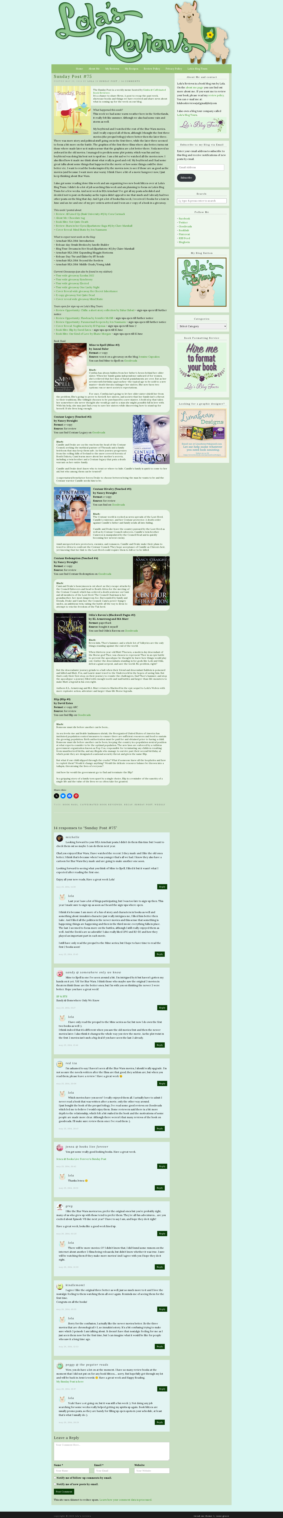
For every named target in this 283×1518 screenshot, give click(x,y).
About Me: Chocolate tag (70, 217)
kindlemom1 (75, 1285)
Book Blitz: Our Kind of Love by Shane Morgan (83, 333)
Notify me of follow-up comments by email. (84, 1477)
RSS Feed (184, 238)
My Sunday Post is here (70, 1381)
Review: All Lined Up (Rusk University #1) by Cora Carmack (90, 214)
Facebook (184, 218)
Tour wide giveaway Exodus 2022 (75, 275)
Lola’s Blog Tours (197, 68)
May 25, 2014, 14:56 (66, 887)
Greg (69, 1206)
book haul (70, 804)
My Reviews (112, 68)
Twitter (183, 222)
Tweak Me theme (203, 1516)
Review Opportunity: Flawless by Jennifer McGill (84, 318)
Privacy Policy (174, 68)
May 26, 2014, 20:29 (69, 1422)
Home (79, 68)
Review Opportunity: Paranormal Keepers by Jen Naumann (91, 322)
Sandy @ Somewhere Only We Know (93, 972)
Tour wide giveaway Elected (72, 283)
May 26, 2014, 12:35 (68, 1267)
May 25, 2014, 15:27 (65, 1008)
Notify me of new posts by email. (77, 1484)
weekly (160, 804)
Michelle (73, 837)
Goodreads (130, 360)
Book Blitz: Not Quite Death (72, 221)
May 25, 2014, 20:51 (68, 1188)
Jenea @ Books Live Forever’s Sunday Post (81, 1159)
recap (128, 804)
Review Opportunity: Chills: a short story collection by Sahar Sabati (95, 310)
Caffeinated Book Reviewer (101, 804)
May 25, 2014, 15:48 (68, 1045)
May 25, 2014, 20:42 (66, 1166)
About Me (94, 68)
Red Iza (71, 1063)
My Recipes (131, 68)
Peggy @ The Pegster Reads (87, 1364)
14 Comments (130, 81)
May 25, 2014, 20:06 (66, 1083)
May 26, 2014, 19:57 (66, 1389)
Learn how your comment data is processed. (126, 1499)
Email (99, 1465)
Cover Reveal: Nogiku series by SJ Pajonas (80, 325)
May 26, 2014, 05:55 (66, 1309)
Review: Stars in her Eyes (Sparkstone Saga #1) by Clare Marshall (94, 225)
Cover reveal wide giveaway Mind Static (79, 299)
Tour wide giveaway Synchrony (74, 279)
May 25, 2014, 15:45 (68, 954)
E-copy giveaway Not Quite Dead (75, 295)
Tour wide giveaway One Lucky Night (78, 287)
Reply (162, 886)
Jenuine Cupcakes (149, 356)
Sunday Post (108, 81)
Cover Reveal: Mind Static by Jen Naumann (81, 229)
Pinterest (184, 234)
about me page (194, 87)
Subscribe (186, 177)
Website (139, 1465)
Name (58, 1465)
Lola (90, 81)
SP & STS (61, 996)
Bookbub (184, 230)
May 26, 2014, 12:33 (69, 1346)
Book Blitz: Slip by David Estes (73, 329)
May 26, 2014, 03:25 (66, 1233)
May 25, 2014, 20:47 (68, 1128)
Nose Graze (223, 1516)
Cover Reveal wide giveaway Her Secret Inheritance (87, 291)
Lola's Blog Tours (187, 115)
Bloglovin (184, 242)
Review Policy (152, 68)
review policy (216, 95)
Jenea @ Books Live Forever (87, 1146)
